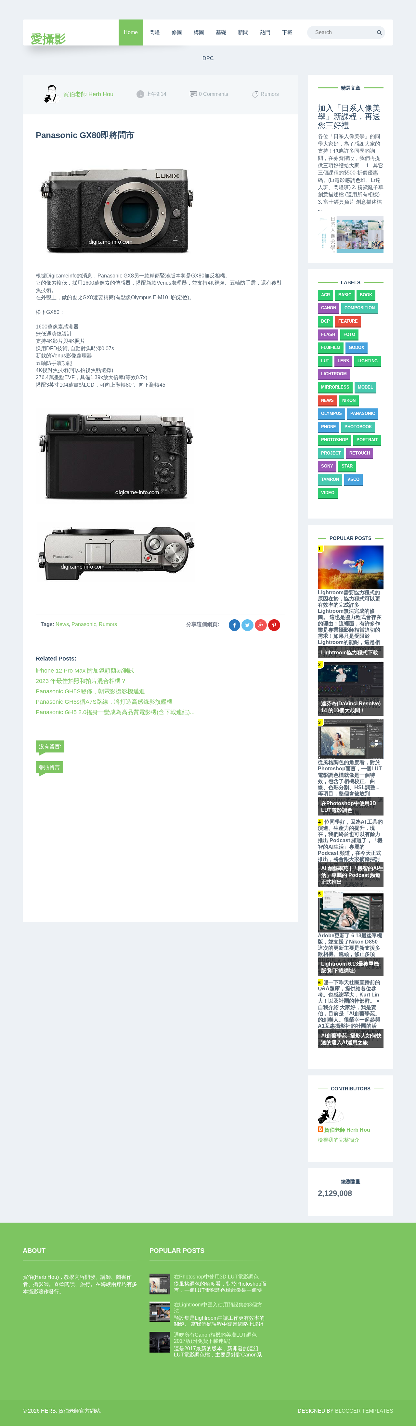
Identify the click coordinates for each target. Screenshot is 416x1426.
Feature (348, 321)
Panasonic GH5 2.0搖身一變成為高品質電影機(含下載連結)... (115, 712)
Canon (328, 307)
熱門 (265, 32)
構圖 (199, 32)
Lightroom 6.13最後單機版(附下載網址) (350, 967)
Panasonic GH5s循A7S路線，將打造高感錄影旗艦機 (104, 702)
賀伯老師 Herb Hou (347, 1130)
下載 (287, 32)
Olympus (331, 413)
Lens (343, 360)
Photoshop (334, 439)
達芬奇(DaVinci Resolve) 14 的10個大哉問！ (351, 707)
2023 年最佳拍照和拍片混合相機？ (81, 681)
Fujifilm (330, 347)
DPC (208, 58)
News (62, 624)
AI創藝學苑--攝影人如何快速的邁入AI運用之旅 (351, 1039)
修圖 (177, 32)
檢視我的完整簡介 (338, 1140)
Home (131, 32)
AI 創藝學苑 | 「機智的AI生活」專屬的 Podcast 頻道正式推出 (352, 875)
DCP (325, 321)
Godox (356, 347)
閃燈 (155, 32)
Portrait (367, 439)
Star (347, 466)
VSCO (353, 479)
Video (327, 492)
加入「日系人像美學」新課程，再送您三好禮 (349, 117)
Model (365, 387)
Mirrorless (335, 387)
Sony (327, 466)
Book (366, 294)
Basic (344, 294)
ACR (325, 294)
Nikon (349, 400)
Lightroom (334, 373)
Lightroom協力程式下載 (349, 652)
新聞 (243, 32)
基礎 (221, 32)
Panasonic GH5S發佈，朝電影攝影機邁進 (90, 691)
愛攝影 (48, 38)
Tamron (330, 479)
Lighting (368, 360)
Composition (359, 307)
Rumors (108, 624)
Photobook (358, 426)
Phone (328, 426)
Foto (349, 334)
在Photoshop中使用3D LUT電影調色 (348, 807)
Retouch (359, 453)
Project (331, 453)
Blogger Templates (364, 1411)
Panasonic (84, 624)
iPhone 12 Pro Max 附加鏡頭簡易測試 (85, 670)
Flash (328, 334)
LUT (325, 360)
